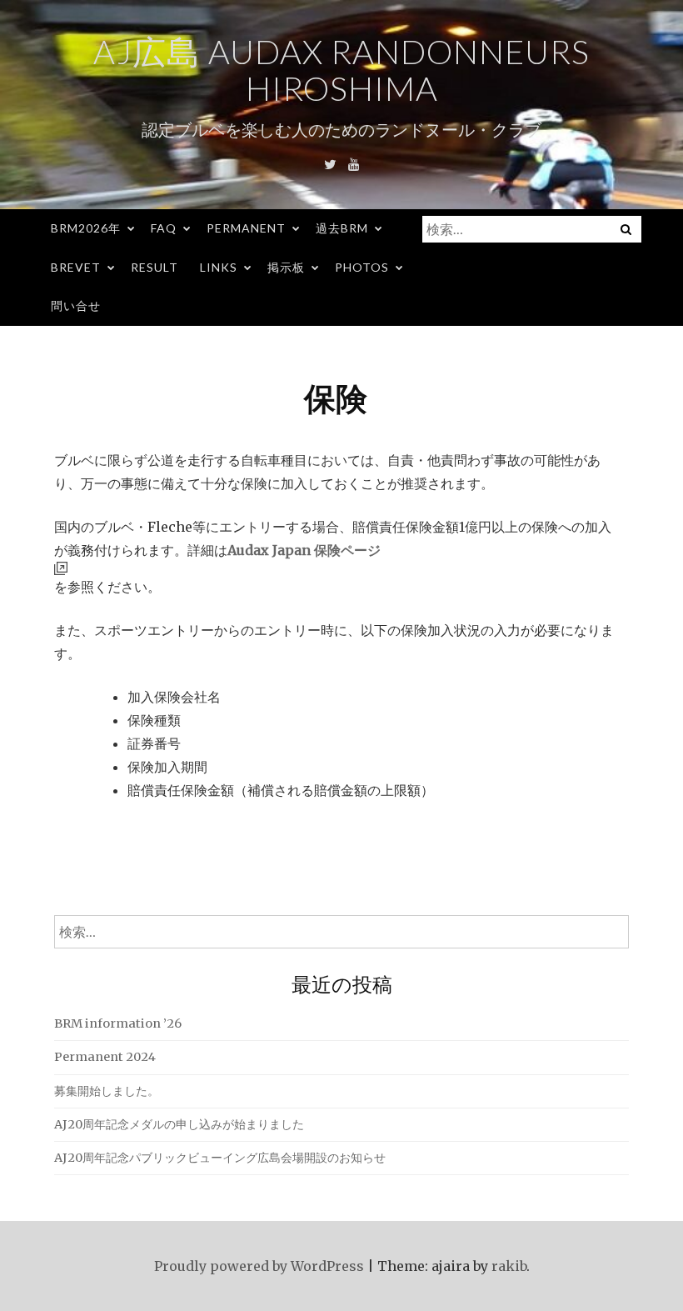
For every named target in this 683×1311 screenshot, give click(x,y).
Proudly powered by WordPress (259, 1266)
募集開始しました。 (106, 1090)
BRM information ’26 (118, 1023)
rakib (508, 1266)
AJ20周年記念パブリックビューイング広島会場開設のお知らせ (220, 1157)
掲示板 (286, 267)
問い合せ (76, 305)
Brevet (76, 267)
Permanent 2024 (105, 1056)
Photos (362, 267)
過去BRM (342, 228)
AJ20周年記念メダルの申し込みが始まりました (179, 1124)
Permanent (246, 228)
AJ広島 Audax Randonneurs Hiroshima (341, 70)
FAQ (164, 228)
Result (154, 267)
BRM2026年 (86, 228)
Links (218, 267)
